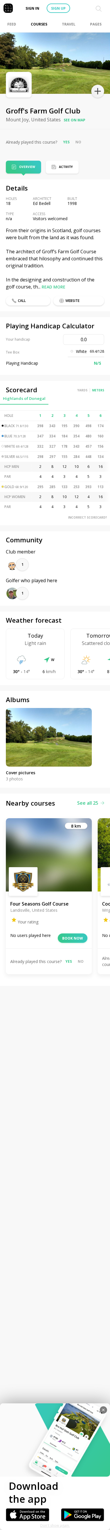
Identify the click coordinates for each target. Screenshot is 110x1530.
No (78, 142)
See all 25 (87, 803)
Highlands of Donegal (24, 398)
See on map (74, 120)
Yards (82, 390)
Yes (66, 142)
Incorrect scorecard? (87, 517)
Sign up (58, 8)
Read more (53, 287)
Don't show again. (55, 1525)
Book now (72, 938)
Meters (98, 390)
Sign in (32, 8)
